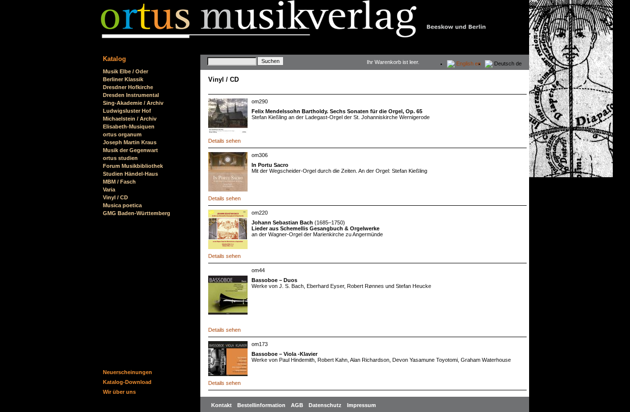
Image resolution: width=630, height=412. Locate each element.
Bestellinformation (262, 405)
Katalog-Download (127, 382)
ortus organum (122, 134)
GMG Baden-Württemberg (136, 213)
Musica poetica (122, 205)
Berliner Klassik (123, 79)
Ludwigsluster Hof (127, 111)
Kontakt (222, 405)
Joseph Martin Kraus (130, 142)
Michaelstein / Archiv (130, 119)
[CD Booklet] (228, 294)
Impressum (361, 405)
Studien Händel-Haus (130, 174)
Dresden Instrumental (131, 95)
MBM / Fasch (119, 182)
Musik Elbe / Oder (125, 71)
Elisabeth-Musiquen (129, 126)
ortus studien (120, 158)
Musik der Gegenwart (130, 150)
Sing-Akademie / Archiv (133, 103)
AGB (298, 405)
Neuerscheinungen (127, 372)
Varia (109, 189)
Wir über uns (119, 392)
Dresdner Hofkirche (128, 87)
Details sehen (224, 141)
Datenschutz (326, 405)
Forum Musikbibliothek (133, 166)
